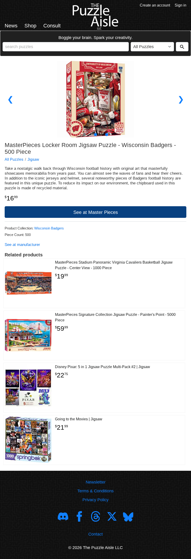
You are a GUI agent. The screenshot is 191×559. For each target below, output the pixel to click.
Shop (30, 26)
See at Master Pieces (95, 212)
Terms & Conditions (95, 491)
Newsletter (96, 482)
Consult (52, 26)
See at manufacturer (22, 244)
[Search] (182, 46)
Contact (95, 534)
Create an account (155, 5)
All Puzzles (14, 159)
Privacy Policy (95, 499)
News (11, 26)
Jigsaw (33, 159)
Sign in (180, 5)
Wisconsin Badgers (49, 228)
